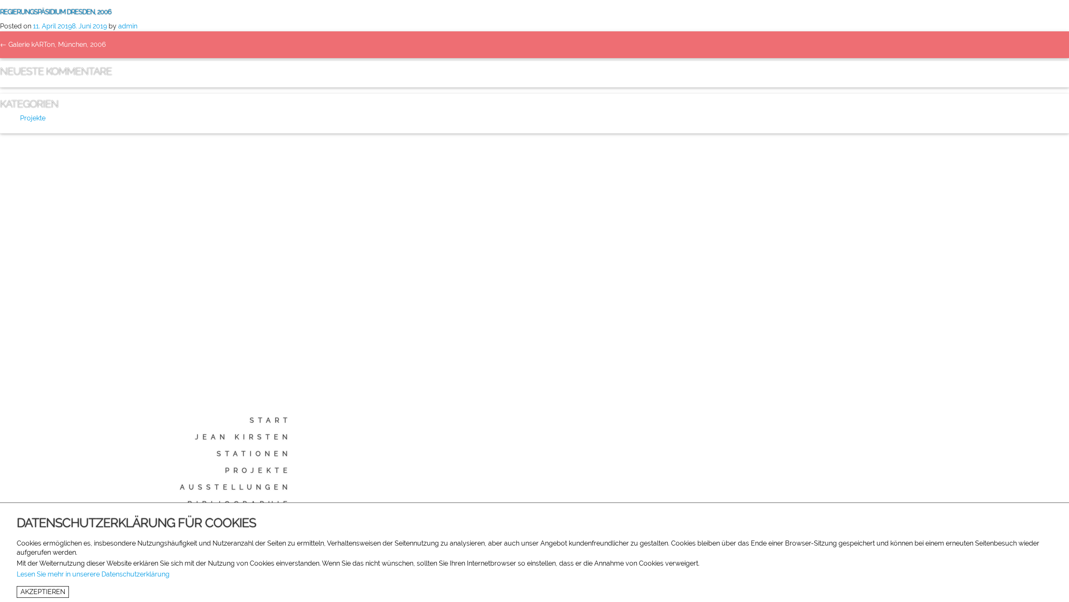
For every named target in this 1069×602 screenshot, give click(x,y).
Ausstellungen (235, 487)
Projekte (258, 470)
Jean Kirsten (243, 437)
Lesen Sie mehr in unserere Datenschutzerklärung (93, 574)
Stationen (254, 454)
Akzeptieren (42, 592)
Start (270, 420)
